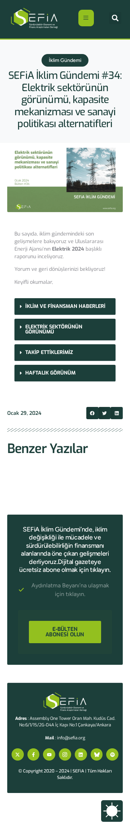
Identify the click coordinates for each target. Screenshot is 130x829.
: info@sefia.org (65, 738)
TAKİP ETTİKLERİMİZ (49, 352)
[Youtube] (49, 754)
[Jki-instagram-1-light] (65, 754)
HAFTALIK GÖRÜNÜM (50, 372)
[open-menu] (86, 18)
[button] (115, 18)
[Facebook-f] (33, 754)
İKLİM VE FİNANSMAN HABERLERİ (65, 306)
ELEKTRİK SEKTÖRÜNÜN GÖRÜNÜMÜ (53, 329)
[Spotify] (112, 754)
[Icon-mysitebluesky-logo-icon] (97, 754)
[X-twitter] (18, 754)
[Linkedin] (81, 754)
